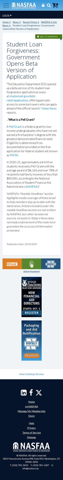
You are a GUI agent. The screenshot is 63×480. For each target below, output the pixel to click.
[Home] (24, 5)
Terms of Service (31, 432)
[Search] (48, 5)
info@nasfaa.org (30, 468)
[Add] (38, 36)
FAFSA (14, 155)
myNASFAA (31, 406)
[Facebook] (31, 394)
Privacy (31, 427)
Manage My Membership (31, 411)
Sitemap (31, 437)
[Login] (42, 5)
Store (31, 415)
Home (6, 22)
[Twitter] (38, 394)
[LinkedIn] (24, 394)
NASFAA (32, 186)
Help (31, 423)
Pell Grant (15, 126)
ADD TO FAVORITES (48, 36)
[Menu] (6, 5)
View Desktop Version (31, 374)
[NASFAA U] (50, 263)
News (16, 22)
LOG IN (6, 15)
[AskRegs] (31, 263)
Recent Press (30, 22)
